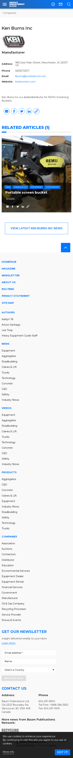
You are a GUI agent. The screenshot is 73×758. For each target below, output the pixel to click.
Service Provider (11, 614)
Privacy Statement (16, 296)
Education (8, 565)
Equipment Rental (13, 581)
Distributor (8, 560)
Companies (9, 12)
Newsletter (11, 275)
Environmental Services (16, 570)
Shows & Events (11, 620)
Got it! (62, 752)
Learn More (8, 643)
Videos (7, 408)
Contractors (8, 554)
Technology (8, 378)
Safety (5, 394)
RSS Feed (8, 289)
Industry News (10, 400)
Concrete (7, 383)
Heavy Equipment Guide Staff (19, 335)
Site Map (8, 303)
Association (8, 543)
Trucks (5, 372)
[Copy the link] (36, 111)
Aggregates (9, 356)
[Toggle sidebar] (4, 4)
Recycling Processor (14, 609)
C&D (8, 187)
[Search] (68, 4)
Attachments (52, 187)
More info (8, 752)
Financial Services (12, 587)
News (6, 343)
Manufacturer (10, 598)
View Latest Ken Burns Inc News (36, 228)
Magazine (8, 268)
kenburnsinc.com (25, 81)
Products (9, 472)
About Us (9, 282)
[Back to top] (65, 247)
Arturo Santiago (11, 324)
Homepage (9, 261)
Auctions (7, 548)
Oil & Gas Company (13, 603)
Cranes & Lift (20, 187)
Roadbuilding (9, 361)
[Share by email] (7, 111)
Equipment (36, 187)
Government (9, 592)
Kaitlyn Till (7, 319)
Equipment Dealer (13, 576)
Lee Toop (7, 330)
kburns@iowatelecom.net (30, 76)
